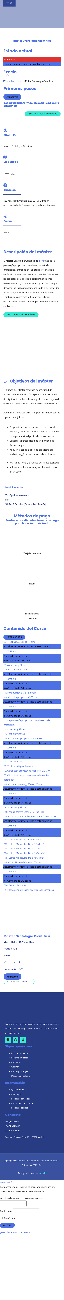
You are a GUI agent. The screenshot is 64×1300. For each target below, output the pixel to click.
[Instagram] (15, 1040)
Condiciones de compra (22, 1103)
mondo (42, 1173)
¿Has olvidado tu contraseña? (15, 1232)
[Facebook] (8, 1040)
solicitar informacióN (19, 981)
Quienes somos (18, 1089)
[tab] (14, 487)
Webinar (15, 1066)
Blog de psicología (19, 1053)
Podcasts (15, 1062)
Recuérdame (10, 1218)
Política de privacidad (20, 1098)
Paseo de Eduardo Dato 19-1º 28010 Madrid (24, 1137)
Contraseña (6, 1210)
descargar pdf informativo (42, 114)
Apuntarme (12, 96)
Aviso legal (16, 1094)
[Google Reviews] (23, 1040)
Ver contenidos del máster (21, 314)
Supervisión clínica (19, 1057)
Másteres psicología (20, 1076)
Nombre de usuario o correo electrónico (21, 1198)
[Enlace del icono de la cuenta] (4, 72)
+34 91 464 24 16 (12, 1126)
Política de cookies (19, 1107)
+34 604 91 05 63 (12, 1130)
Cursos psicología (19, 1071)
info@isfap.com (12, 1121)
